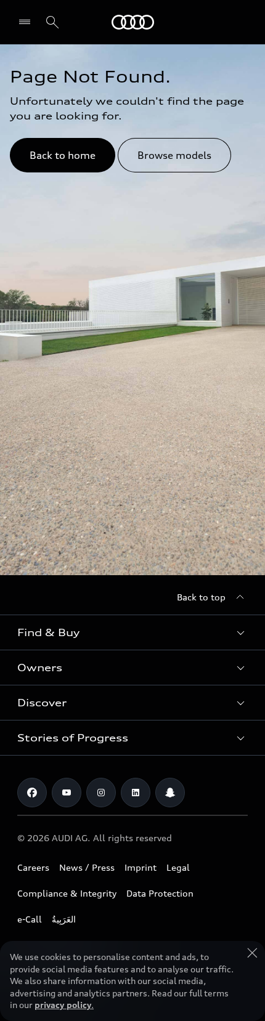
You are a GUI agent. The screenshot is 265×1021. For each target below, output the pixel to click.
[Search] (52, 22)
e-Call (29, 919)
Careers (33, 867)
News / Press (87, 867)
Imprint (140, 867)
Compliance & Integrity (66, 893)
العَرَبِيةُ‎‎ (64, 919)
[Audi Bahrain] (133, 22)
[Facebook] (32, 792)
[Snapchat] (170, 792)
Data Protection (160, 893)
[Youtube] (66, 792)
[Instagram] (101, 792)
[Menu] (27, 22)
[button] (132, 632)
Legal (178, 867)
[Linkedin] (135, 792)
